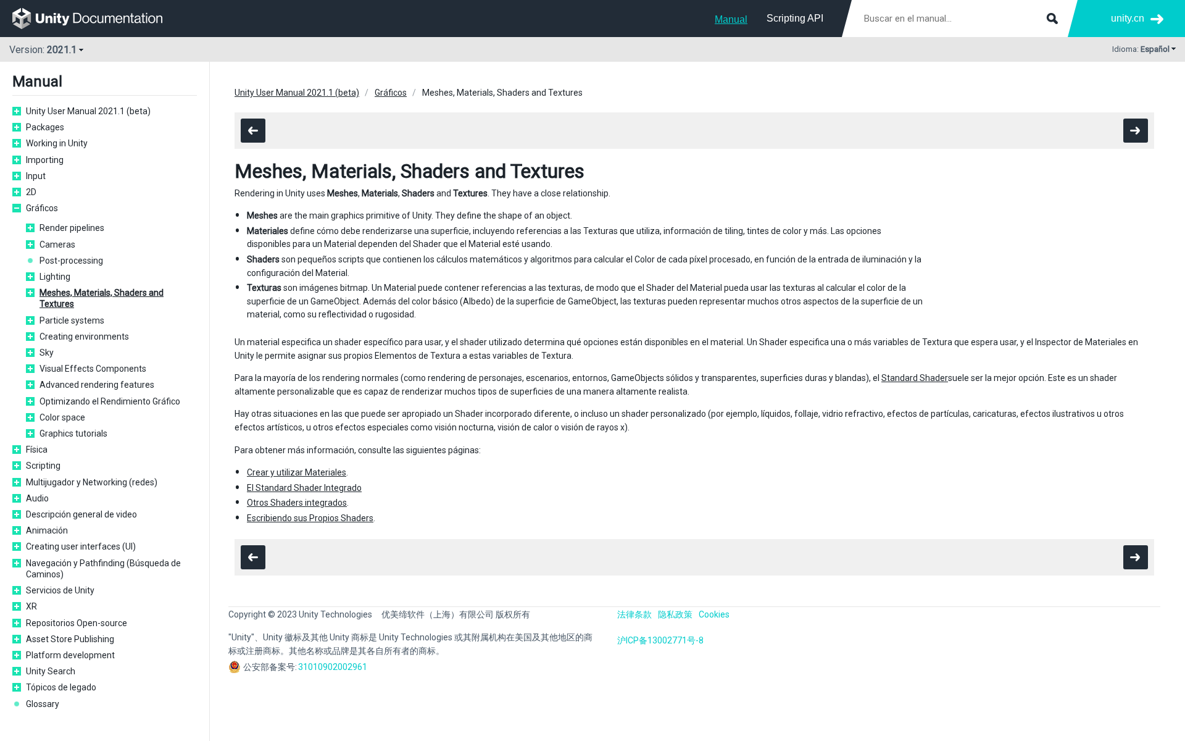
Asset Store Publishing (70, 639)
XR (31, 606)
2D (31, 192)
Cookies (714, 614)
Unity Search (50, 671)
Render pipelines (72, 228)
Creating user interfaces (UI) (81, 546)
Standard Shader (914, 378)
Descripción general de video (81, 514)
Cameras (57, 244)
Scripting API (795, 18)
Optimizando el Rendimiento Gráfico (110, 401)
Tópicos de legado (61, 687)
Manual (731, 19)
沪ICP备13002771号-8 (660, 640)
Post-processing (71, 261)
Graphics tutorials (73, 433)
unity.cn (1127, 18)
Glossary (42, 704)
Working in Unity (57, 143)
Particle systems (72, 320)
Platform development (70, 655)
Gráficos (42, 208)
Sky (47, 353)
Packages (45, 127)
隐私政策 (675, 614)
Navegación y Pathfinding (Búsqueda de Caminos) (103, 568)
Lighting (55, 277)
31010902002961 (332, 667)
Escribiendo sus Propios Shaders (310, 518)
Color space (62, 417)
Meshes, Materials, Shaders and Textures (102, 298)
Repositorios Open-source (76, 623)
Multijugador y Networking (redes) (91, 482)
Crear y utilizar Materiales (296, 472)
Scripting (43, 466)
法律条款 (634, 614)
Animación (47, 530)
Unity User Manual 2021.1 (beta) (88, 111)
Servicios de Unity (60, 590)
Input (36, 176)
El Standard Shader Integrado (304, 488)
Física (37, 449)
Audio (37, 498)
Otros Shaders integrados (297, 503)
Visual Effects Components (93, 369)
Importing (45, 160)
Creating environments (84, 336)
